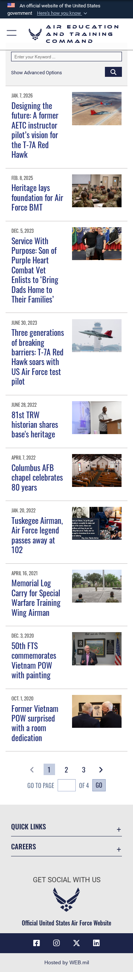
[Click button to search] (113, 71)
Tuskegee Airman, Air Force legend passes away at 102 (37, 534)
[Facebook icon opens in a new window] (36, 943)
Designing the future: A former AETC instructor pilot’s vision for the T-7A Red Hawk (34, 129)
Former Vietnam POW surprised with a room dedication (34, 722)
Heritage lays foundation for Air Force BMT (37, 197)
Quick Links (28, 826)
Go (99, 785)
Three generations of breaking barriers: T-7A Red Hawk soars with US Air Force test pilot (37, 356)
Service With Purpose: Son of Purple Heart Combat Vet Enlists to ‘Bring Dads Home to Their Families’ (34, 270)
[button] (63, 13)
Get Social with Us (66, 880)
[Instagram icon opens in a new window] (56, 943)
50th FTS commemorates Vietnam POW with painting (33, 660)
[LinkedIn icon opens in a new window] (96, 943)
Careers (23, 846)
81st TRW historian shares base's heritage (34, 424)
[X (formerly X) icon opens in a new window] (76, 943)
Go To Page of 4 (58, 785)
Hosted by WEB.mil (66, 962)
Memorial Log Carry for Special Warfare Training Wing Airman (36, 597)
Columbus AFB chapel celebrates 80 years (37, 477)
